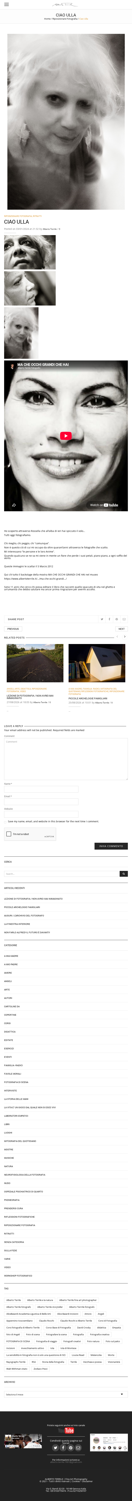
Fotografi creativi (72, 1341)
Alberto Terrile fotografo (18, 1306)
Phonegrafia (11, 1199)
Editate (8, 1040)
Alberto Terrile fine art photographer (78, 1300)
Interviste (10, 1090)
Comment (9, 736)
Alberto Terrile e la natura (40, 1300)
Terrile (73, 1361)
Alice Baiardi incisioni (67, 1313)
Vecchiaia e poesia (92, 1361)
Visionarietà (114, 1361)
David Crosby (84, 1327)
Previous (13, 628)
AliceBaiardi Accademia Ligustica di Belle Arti (28, 1313)
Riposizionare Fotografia (64, 18)
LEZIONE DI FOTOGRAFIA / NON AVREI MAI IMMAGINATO (30, 697)
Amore (8, 972)
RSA (34, 1361)
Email (8, 796)
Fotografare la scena (56, 1334)
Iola (52, 1348)
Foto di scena (33, 1334)
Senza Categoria (14, 1242)
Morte (111, 1355)
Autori (8, 998)
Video (23, 691)
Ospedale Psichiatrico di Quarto (23, 1191)
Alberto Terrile (50, 229)
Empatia (116, 1327)
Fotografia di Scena (16, 1082)
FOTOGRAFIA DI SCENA (18, 1341)
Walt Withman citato (16, 1368)
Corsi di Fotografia (107, 1320)
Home (47, 18)
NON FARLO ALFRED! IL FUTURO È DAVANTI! (27, 932)
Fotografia (78, 1334)
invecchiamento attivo (32, 1348)
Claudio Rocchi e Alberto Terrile (76, 1320)
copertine (10, 1014)
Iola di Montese (68, 1348)
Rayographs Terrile (15, 1361)
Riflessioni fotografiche (95, 691)
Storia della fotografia (53, 1361)
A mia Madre (75, 688)
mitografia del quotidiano (20, 1141)
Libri (7, 1124)
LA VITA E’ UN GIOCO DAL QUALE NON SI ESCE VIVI (30, 1107)
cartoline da (12, 1006)
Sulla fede (10, 1250)
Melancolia (96, 1355)
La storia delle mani (16, 1099)
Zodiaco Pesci (40, 1368)
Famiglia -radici (91, 688)
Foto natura (93, 1341)
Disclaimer (87, 1481)
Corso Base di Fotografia (58, 1327)
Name (8, 784)
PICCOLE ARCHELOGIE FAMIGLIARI (88, 698)
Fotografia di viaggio (46, 1341)
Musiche (9, 1157)
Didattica (26, 688)
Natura (8, 1166)
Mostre (8, 1149)
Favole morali (12, 1073)
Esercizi (9, 1048)
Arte (17, 688)
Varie (7, 1258)
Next (122, 628)
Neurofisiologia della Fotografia (24, 1174)
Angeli (10, 688)
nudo (7, 1183)
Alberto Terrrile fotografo (82, 1306)
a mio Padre (11, 964)
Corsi (7, 1023)
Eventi (8, 1056)
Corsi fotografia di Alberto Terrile (23, 1327)
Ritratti (37, 216)
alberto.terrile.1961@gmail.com (66, 1462)
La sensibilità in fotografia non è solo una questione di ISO (35, 1355)
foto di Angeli (13, 1334)
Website (8, 809)
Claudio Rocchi (46, 1320)
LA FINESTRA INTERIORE (17, 924)
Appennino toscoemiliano (19, 1320)
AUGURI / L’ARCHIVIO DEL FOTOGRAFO (24, 915)
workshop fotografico (18, 1275)
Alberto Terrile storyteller (50, 1306)
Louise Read (78, 1355)
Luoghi (8, 1132)
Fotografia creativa (99, 1334)
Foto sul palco (113, 1341)
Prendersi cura (13, 1208)
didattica (101, 1327)
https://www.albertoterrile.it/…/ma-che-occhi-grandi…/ (35, 578)
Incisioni (10, 1348)
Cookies (76, 1481)
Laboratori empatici (16, 1115)
